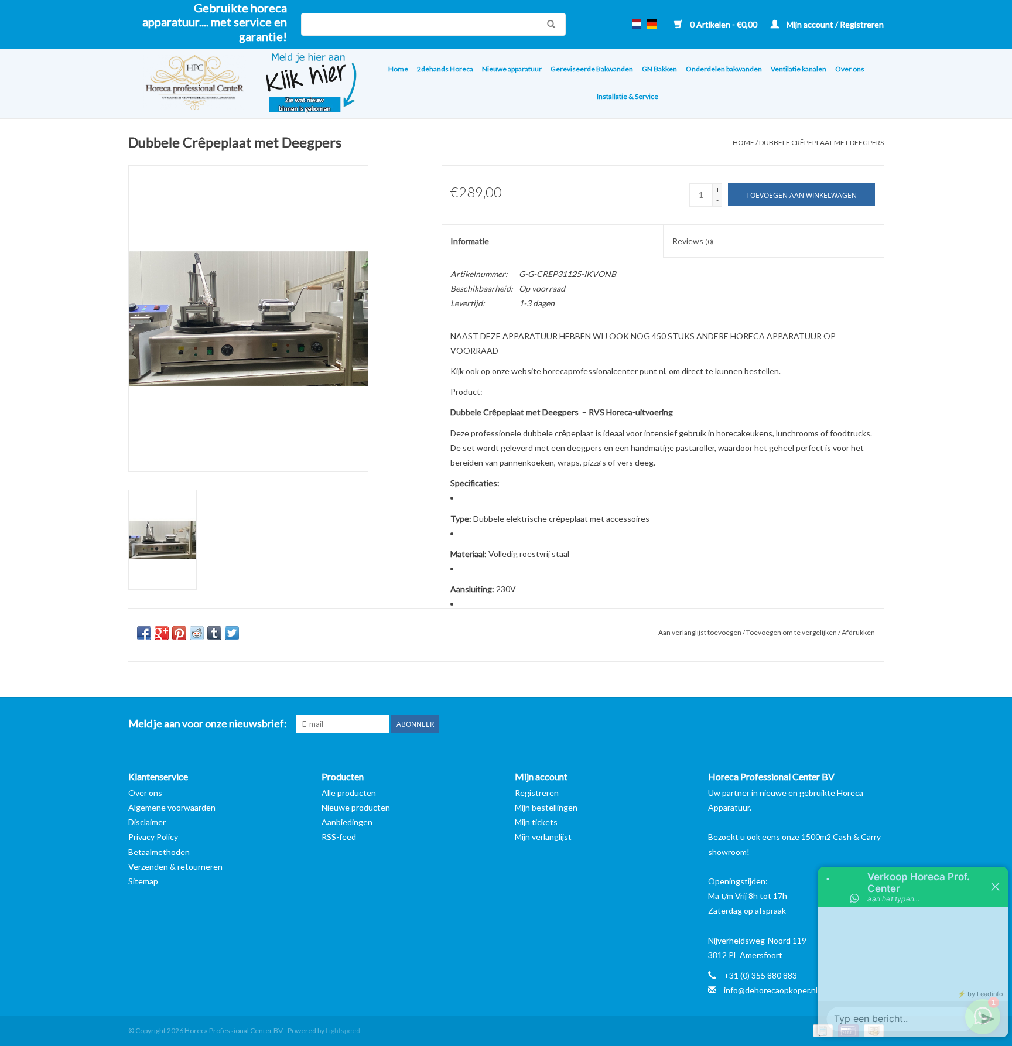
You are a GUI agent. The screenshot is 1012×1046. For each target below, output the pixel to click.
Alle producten (349, 793)
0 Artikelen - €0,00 (723, 24)
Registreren (537, 793)
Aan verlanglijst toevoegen (700, 632)
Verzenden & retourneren (175, 866)
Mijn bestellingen (546, 807)
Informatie (469, 241)
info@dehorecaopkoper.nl (771, 990)
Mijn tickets (536, 822)
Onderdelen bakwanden (724, 68)
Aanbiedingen (347, 822)
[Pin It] (179, 633)
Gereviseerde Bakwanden (592, 68)
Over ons (849, 68)
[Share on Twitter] (232, 633)
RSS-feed (339, 837)
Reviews (692, 241)
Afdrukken (858, 632)
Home (398, 68)
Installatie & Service (627, 96)
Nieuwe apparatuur (512, 68)
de (652, 24)
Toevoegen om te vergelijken (792, 632)
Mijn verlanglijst (543, 837)
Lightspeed (343, 1030)
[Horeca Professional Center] (187, 84)
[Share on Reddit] (197, 633)
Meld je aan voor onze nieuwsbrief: (207, 723)
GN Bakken (659, 68)
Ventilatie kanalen (798, 68)
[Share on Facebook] (144, 633)
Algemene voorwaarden (172, 807)
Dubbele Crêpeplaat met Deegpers (821, 142)
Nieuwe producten (356, 807)
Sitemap (143, 881)
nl (636, 24)
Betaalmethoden (159, 852)
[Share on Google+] (162, 633)
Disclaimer (147, 822)
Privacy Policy (153, 837)
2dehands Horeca (445, 68)
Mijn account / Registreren (834, 24)
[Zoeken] (548, 24)
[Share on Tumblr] (214, 633)
